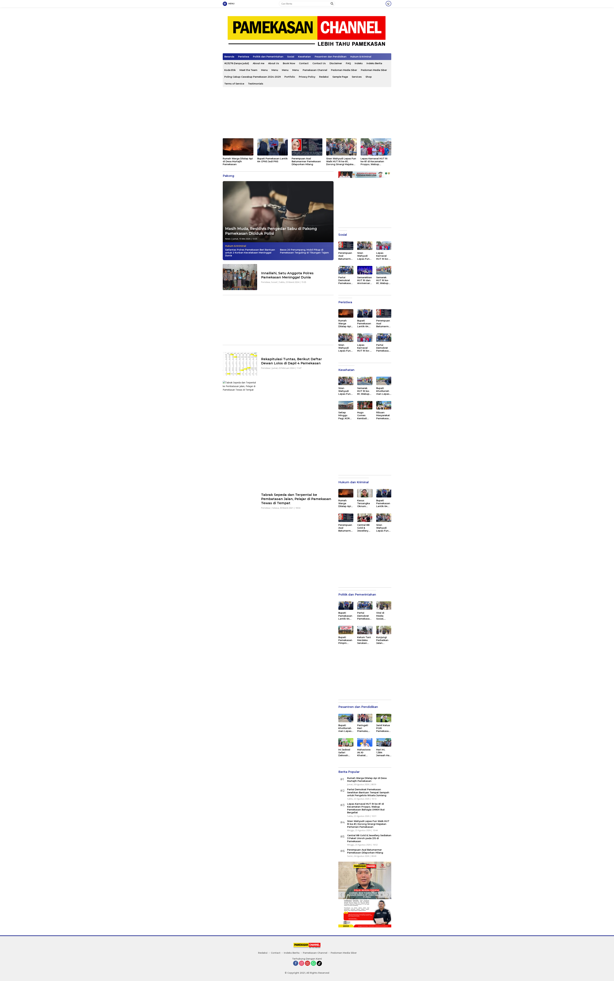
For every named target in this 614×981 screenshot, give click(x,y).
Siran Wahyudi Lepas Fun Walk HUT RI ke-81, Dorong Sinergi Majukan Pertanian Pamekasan (341, 161)
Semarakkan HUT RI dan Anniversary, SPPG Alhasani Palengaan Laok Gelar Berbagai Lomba (364, 280)
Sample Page (340, 76)
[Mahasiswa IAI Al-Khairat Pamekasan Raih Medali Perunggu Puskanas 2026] (364, 742)
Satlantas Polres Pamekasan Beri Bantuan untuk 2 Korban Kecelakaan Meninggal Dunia (250, 252)
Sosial (290, 56)
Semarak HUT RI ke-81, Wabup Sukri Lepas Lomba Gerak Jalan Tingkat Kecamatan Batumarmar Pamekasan (383, 280)
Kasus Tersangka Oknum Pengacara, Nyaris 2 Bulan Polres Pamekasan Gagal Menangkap (364, 503)
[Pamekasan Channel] (307, 31)
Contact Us (319, 63)
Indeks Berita (374, 63)
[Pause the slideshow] (381, 894)
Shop (369, 76)
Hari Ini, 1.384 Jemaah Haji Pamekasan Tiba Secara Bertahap (383, 752)
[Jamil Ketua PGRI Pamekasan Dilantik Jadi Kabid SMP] (383, 718)
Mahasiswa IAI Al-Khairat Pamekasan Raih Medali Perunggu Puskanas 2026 (364, 752)
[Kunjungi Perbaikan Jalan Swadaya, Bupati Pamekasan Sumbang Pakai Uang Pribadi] (383, 630)
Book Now (289, 63)
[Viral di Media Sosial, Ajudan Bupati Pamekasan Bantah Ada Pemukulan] (383, 605)
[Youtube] (307, 963)
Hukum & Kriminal (360, 56)
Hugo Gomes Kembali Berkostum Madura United (363, 415)
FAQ (348, 63)
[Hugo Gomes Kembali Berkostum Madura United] (364, 405)
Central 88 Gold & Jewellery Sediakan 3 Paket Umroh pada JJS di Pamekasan (364, 528)
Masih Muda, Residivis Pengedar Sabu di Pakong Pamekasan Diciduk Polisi (271, 231)
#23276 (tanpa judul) (236, 63)
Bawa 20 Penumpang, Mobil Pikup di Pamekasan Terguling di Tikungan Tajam (304, 251)
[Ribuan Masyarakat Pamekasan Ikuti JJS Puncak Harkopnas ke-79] (383, 405)
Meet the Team (248, 70)
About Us (273, 63)
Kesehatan (304, 56)
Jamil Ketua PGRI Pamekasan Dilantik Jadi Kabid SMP (383, 728)
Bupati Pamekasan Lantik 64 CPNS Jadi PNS (272, 160)
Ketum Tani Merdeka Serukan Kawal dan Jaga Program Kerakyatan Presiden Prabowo (364, 640)
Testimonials (255, 83)
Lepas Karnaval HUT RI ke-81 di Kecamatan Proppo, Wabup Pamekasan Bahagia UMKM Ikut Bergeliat (374, 161)
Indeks (359, 63)
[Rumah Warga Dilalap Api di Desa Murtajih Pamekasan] (238, 147)
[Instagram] (301, 963)
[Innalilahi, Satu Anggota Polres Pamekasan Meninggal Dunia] (240, 277)
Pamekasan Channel (315, 70)
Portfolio (289, 76)
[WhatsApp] (313, 963)
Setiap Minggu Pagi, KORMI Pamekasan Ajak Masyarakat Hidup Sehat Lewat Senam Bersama (345, 415)
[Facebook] (295, 963)
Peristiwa (243, 56)
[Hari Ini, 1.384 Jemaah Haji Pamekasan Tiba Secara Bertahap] (383, 742)
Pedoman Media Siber (344, 70)
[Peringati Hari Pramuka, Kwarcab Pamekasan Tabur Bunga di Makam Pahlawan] (364, 718)
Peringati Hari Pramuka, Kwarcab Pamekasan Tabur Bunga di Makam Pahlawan (364, 728)
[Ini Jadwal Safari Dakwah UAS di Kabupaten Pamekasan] (345, 742)
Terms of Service (234, 83)
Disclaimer (336, 63)
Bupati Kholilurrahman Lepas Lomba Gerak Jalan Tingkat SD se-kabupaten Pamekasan (383, 391)
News (228, 238)
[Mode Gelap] (388, 3)
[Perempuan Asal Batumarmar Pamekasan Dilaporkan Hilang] (307, 147)
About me (258, 63)
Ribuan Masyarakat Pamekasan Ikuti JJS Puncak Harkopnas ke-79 (383, 415)
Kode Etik (230, 70)
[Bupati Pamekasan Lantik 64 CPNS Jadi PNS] (272, 147)
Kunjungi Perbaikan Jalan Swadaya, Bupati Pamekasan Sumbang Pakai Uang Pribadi (383, 640)
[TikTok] (319, 963)
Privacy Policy (307, 76)
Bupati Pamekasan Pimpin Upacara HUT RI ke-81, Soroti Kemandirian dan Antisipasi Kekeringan (345, 640)
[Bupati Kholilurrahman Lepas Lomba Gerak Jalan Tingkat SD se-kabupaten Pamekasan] (383, 381)
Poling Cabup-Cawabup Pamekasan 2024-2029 (252, 76)
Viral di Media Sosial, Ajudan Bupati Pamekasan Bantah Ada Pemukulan (383, 615)
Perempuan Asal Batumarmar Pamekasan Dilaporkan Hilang (306, 161)
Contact (304, 63)
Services (357, 76)
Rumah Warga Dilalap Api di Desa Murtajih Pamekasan (238, 161)
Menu (264, 70)
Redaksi (324, 76)
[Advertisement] (307, 112)
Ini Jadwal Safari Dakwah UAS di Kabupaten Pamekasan (345, 752)
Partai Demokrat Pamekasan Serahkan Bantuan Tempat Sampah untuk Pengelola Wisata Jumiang (345, 280)
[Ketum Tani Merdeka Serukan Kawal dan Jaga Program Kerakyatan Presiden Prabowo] (364, 630)
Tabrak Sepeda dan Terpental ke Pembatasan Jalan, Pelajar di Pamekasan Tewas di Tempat (296, 499)
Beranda (229, 56)
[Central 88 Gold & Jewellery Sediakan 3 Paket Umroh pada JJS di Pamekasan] (364, 517)
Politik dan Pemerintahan (268, 56)
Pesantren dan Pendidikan (330, 56)
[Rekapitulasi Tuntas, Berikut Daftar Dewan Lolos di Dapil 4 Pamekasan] (240, 363)
